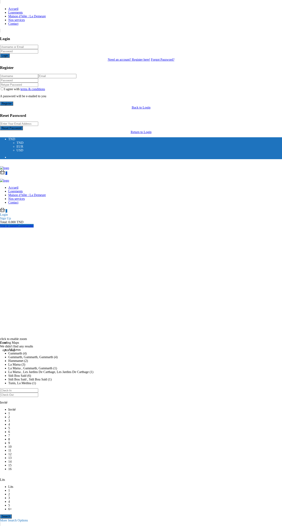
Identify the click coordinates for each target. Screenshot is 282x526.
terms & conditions (32, 89)
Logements (15, 12)
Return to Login (141, 132)
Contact (13, 23)
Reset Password (11, 128)
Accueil (13, 9)
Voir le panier (9, 225)
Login (5, 55)
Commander (26, 225)
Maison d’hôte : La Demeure (27, 16)
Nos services (16, 20)
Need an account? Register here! (129, 59)
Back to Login (141, 107)
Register (7, 103)
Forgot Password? (162, 59)
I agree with (24, 89)
